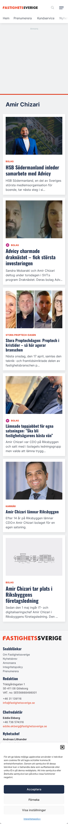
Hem (6, 18)
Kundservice (45, 18)
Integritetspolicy (32, 818)
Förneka (34, 799)
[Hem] (21, 7)
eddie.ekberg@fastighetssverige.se (25, 726)
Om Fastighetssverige (16, 654)
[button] (62, 747)
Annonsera (9, 662)
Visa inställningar (34, 810)
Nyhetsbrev (10, 658)
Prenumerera (23, 18)
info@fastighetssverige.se (19, 702)
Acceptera (34, 789)
